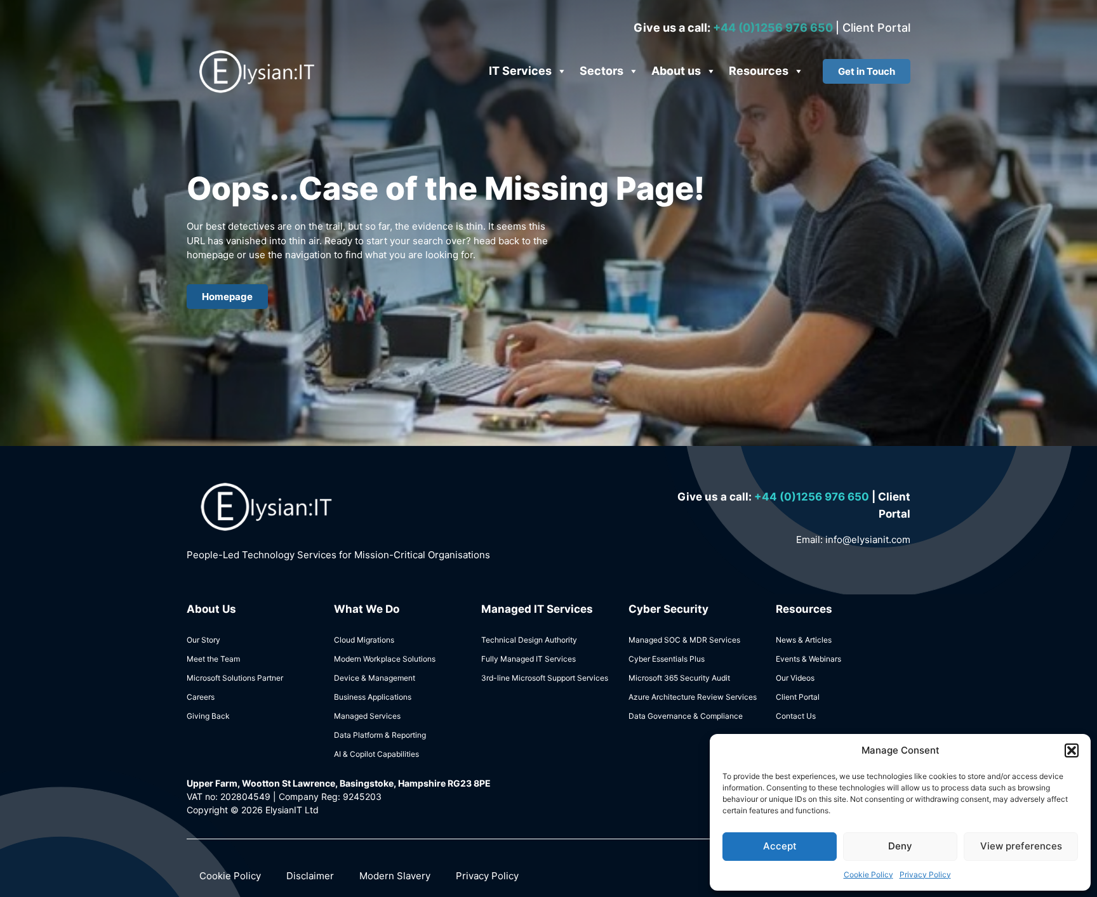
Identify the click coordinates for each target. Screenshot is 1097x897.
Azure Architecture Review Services (692, 697)
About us (676, 70)
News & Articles (804, 640)
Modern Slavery (394, 876)
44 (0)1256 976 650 (817, 496)
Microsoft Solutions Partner (235, 678)
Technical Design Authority (529, 640)
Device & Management (374, 678)
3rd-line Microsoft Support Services (544, 678)
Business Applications (372, 697)
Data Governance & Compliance (685, 716)
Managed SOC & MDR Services (684, 640)
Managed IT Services (537, 609)
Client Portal (876, 27)
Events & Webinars (808, 659)
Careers (201, 697)
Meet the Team (213, 659)
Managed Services (367, 716)
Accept (780, 846)
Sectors (601, 70)
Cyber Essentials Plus (666, 659)
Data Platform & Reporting (380, 735)
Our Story (203, 640)
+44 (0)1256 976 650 (774, 27)
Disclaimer (310, 876)
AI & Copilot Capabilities (376, 754)
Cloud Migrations (364, 640)
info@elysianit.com (867, 540)
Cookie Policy (868, 874)
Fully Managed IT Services (528, 659)
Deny (900, 846)
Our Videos (795, 678)
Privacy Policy (925, 874)
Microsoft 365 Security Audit (679, 678)
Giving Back (208, 716)
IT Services (520, 70)
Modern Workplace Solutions (384, 659)
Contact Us (796, 716)
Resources (758, 70)
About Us (211, 609)
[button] (1071, 750)
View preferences (1021, 846)
